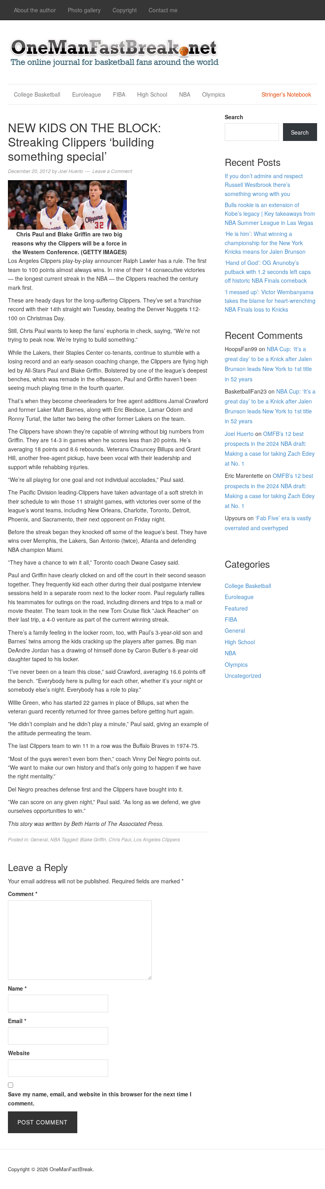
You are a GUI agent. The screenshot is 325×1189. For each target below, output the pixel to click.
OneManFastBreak (115, 51)
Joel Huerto (239, 434)
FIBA (119, 94)
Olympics (213, 94)
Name (17, 988)
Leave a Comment (112, 170)
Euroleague (86, 94)
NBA (184, 94)
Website (19, 1053)
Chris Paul (120, 839)
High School (152, 94)
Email (17, 1021)
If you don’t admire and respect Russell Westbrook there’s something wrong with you (264, 185)
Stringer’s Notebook (286, 94)
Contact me (163, 10)
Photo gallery (84, 10)
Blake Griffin (93, 839)
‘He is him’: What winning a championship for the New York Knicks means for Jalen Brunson (265, 242)
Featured (236, 608)
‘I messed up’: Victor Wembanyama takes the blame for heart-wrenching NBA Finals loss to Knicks (270, 301)
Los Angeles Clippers (157, 839)
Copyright (125, 10)
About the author (35, 10)
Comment (22, 894)
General (39, 839)
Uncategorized (243, 675)
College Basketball (37, 94)
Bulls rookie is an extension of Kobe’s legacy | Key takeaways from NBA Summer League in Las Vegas (270, 213)
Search (234, 117)
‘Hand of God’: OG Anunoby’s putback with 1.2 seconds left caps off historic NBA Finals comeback (268, 271)
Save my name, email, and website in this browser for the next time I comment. (99, 1098)
